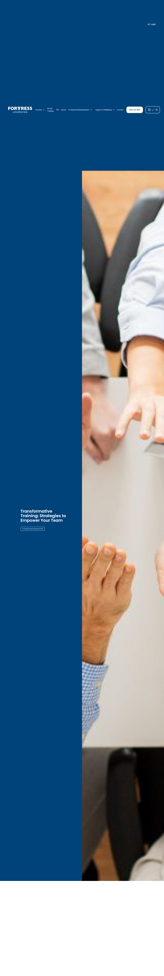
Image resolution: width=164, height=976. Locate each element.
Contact (120, 110)
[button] (40, 110)
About (63, 110)
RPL (58, 110)
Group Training (50, 109)
